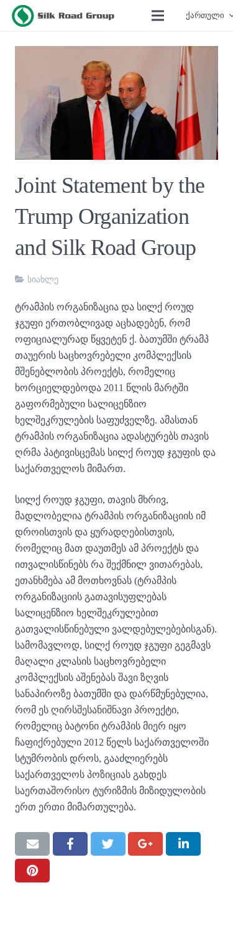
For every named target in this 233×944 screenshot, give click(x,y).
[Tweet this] (108, 844)
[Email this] (32, 844)
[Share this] (70, 844)
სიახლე (42, 279)
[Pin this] (32, 870)
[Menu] (158, 15)
